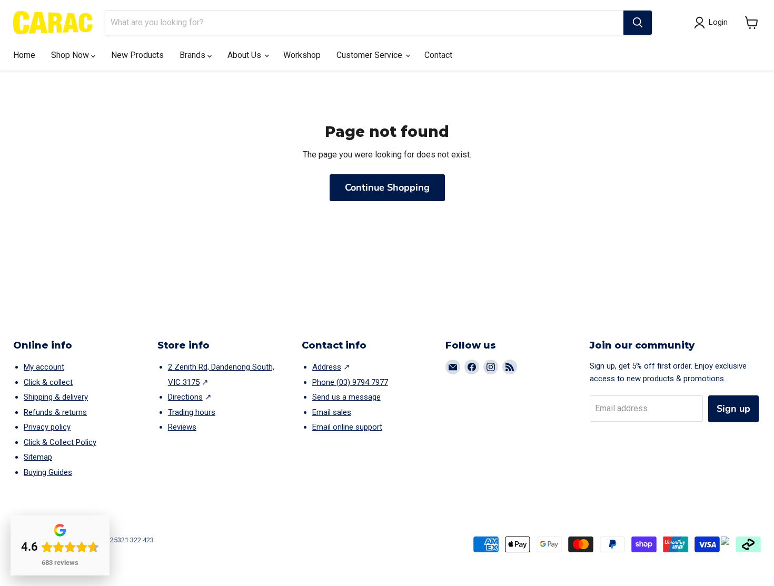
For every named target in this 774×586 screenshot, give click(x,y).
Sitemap (38, 457)
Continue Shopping (387, 187)
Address (326, 367)
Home (24, 55)
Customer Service (370, 55)
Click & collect (48, 382)
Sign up (733, 408)
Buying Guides (48, 472)
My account (44, 367)
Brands (193, 55)
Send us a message (346, 397)
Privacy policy (47, 427)
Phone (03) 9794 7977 (350, 382)
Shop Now (71, 55)
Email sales (331, 412)
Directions (185, 397)
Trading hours (191, 412)
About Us (245, 55)
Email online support (347, 427)
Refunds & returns (55, 412)
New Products (137, 55)
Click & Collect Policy (60, 442)
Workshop (302, 55)
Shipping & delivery (56, 397)
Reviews (182, 427)
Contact (438, 55)
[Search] (637, 23)
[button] (751, 22)
